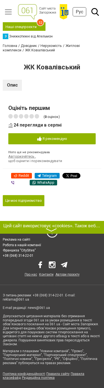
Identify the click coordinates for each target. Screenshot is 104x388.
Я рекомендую (54, 139)
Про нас (31, 274)
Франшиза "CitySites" (19, 250)
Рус (79, 11)
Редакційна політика (38, 378)
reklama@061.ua (16, 299)
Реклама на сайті (16, 239)
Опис (12, 85)
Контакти (46, 274)
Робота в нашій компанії (22, 245)
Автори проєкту (67, 274)
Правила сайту (58, 374)
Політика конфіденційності (24, 374)
